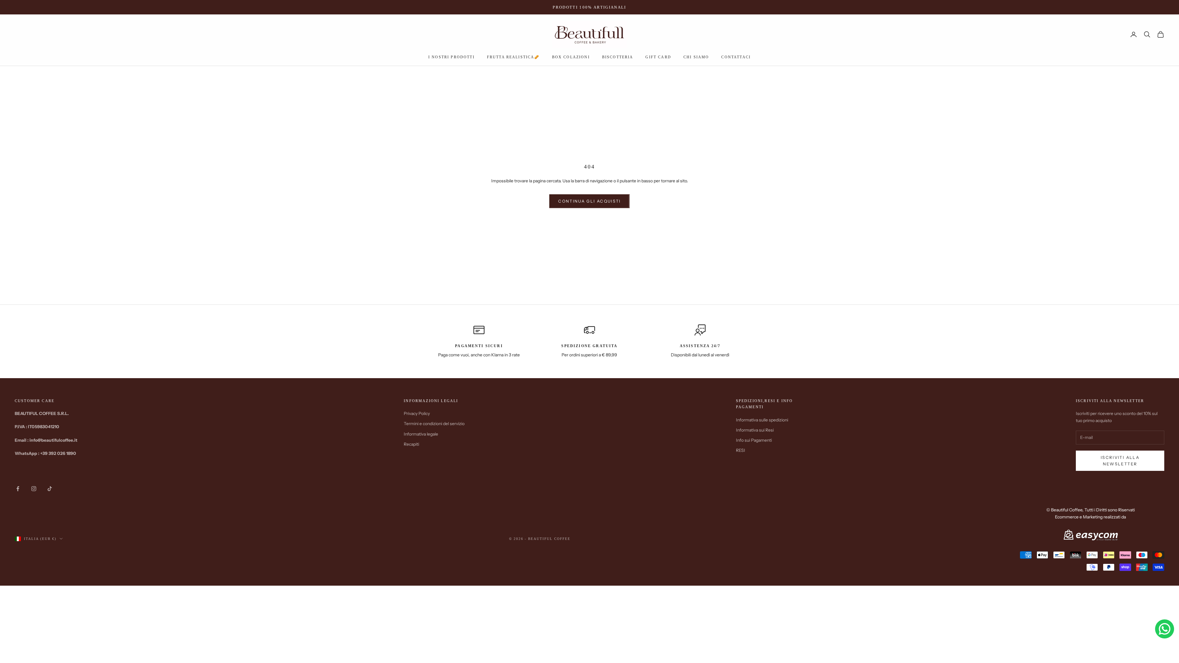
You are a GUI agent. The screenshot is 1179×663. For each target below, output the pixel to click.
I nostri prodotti (451, 57)
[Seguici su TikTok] (50, 489)
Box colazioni (571, 57)
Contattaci (736, 57)
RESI (740, 450)
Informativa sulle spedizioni (762, 420)
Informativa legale (421, 434)
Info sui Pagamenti (754, 440)
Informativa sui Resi (755, 430)
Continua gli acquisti (589, 201)
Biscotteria (617, 57)
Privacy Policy (417, 413)
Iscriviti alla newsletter (1120, 460)
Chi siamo (696, 57)
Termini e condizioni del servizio (434, 423)
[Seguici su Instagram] (34, 489)
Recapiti (411, 444)
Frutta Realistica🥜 (513, 57)
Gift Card (658, 57)
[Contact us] (1164, 628)
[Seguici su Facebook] (18, 489)
